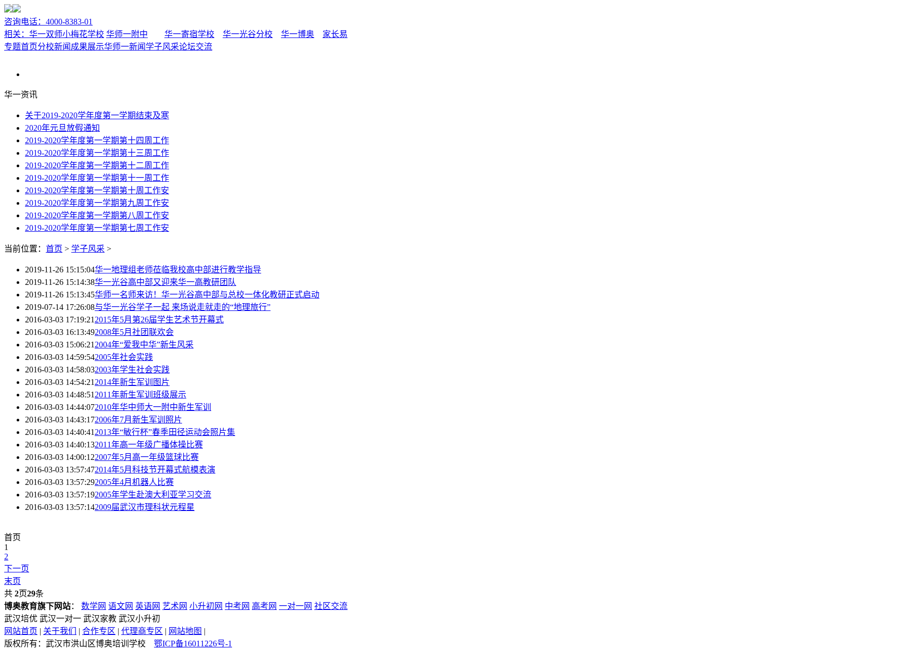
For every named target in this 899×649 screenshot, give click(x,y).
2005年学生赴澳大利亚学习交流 (153, 494)
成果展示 (87, 46)
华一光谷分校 (248, 34)
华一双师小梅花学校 (66, 34)
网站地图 (185, 631)
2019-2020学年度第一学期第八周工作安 (97, 215)
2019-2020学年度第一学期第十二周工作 (97, 165)
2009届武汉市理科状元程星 (145, 507)
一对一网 (295, 606)
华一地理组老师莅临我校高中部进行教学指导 (178, 269)
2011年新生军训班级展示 (140, 394)
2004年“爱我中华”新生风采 (144, 344)
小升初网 (206, 606)
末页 (12, 581)
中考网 (237, 606)
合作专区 (98, 631)
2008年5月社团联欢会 (134, 332)
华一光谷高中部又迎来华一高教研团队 (165, 282)
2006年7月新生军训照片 (138, 419)
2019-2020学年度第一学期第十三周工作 (97, 152)
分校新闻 (54, 46)
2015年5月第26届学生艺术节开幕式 (159, 319)
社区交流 (331, 606)
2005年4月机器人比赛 (134, 482)
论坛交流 (195, 46)
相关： (16, 34)
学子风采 (162, 46)
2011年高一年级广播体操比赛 (149, 444)
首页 (54, 248)
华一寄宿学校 (189, 34)
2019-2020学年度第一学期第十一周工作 (97, 177)
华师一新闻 (125, 46)
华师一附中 (127, 34)
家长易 (335, 34)
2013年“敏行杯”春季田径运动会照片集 (165, 432)
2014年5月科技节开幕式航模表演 (155, 469)
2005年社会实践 (124, 357)
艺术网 (174, 606)
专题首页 (20, 46)
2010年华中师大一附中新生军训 (153, 407)
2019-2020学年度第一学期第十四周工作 (97, 140)
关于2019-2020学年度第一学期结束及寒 (97, 115)
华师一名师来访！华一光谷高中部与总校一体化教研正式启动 (207, 294)
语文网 (120, 606)
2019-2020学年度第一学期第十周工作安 (97, 190)
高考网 (264, 606)
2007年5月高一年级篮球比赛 (147, 457)
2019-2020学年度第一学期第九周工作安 (97, 202)
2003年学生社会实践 (132, 369)
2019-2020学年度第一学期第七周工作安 (97, 227)
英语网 (147, 606)
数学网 (93, 606)
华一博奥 (297, 34)
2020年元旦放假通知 (62, 127)
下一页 (16, 568)
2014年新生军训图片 (132, 382)
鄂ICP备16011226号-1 (193, 643)
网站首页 (20, 631)
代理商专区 (142, 631)
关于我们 (59, 631)
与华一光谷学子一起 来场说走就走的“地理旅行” (183, 307)
